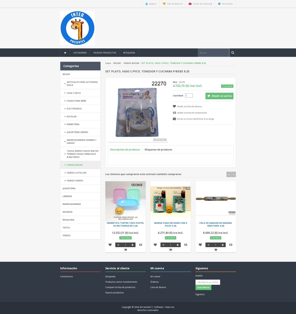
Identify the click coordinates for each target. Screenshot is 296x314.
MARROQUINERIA (72, 204)
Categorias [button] (80, 52)
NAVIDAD (67, 211)
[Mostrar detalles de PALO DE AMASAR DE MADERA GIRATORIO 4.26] (215, 201)
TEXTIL (66, 227)
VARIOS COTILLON (76, 172)
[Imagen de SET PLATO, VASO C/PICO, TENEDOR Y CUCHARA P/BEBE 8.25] (138, 110)
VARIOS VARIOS (75, 180)
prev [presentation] (228, 174)
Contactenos (66, 276)
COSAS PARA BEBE (76, 100)
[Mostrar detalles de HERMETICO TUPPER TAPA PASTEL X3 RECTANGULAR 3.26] (125, 201)
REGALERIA (68, 219)
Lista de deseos (158, 287)
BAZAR (66, 74)
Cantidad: (178, 95)
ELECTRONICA (74, 108)
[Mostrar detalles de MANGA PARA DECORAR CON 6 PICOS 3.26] (170, 201)
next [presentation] (233, 174)
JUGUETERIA (69, 188)
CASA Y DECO (74, 92)
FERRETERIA (73, 124)
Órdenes (154, 281)
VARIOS (66, 235)
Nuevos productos (105, 52)
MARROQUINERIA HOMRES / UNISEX (81, 141)
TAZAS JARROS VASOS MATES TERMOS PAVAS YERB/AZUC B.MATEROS (83, 153)
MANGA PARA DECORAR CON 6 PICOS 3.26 (170, 224)
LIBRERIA (67, 196)
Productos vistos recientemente (121, 281)
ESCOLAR (71, 116)
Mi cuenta (155, 276)
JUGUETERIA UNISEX (77, 132)
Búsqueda (129, 52)
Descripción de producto (125, 149)
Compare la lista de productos (120, 287)
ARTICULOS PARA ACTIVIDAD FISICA (82, 84)
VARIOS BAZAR (74, 164)
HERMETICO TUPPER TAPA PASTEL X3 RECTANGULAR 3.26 (125, 224)
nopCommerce (80, 307)
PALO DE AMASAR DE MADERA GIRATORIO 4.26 (215, 224)
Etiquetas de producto (158, 149)
